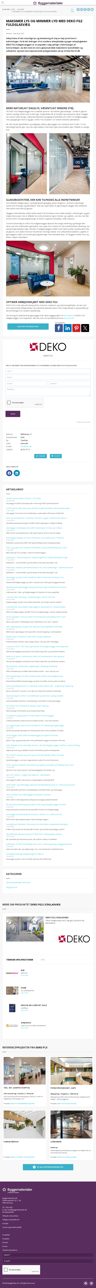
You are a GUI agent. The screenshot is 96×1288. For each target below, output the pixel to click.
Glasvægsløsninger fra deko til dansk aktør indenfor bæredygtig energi (34, 676)
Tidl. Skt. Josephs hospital (17, 1087)
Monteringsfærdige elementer (18, 882)
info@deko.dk (26, 446)
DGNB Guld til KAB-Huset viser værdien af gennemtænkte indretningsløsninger (38, 508)
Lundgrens (56, 1141)
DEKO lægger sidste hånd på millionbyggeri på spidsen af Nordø (32, 735)
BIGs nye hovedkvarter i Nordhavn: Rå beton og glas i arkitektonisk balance (36, 518)
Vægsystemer (11, 887)
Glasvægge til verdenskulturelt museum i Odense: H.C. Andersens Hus (34, 814)
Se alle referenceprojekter (50, 1167)
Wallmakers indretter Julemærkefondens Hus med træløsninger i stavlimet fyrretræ (39, 567)
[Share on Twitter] (88, 9)
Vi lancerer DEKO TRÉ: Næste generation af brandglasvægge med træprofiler (37, 646)
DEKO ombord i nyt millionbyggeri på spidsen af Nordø (28, 794)
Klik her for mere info (28, 326)
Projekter (5, 1239)
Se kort (57, 456)
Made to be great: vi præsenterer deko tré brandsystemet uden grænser (35, 656)
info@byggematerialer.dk (17, 1210)
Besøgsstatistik (8, 1212)
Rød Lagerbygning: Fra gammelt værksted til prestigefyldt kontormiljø (34, 626)
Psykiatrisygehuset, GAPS (63, 1088)
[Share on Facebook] (78, 9)
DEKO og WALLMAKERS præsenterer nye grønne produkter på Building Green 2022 (40, 765)
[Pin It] (85, 9)
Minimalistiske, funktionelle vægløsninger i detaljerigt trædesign (31, 666)
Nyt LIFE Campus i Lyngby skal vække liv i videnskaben (28, 775)
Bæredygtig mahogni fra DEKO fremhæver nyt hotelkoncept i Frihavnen (35, 538)
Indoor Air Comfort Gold (34, 1005)
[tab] (19, 959)
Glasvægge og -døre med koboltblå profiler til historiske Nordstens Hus (35, 577)
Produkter (6, 1235)
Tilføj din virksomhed (10, 1216)
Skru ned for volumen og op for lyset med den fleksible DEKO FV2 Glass (35, 755)
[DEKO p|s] (74, 939)
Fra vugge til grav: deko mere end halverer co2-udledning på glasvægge (35, 725)
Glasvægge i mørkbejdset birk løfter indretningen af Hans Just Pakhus (34, 528)
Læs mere (24, 975)
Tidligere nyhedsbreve (11, 1219)
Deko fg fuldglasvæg (66, 1103)
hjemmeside (69, 318)
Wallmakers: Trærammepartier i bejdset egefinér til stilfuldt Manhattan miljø (37, 557)
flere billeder (69, 315)
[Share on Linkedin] (81, 9)
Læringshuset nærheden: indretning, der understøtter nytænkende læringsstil (37, 824)
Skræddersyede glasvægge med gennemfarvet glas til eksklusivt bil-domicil (36, 587)
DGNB (23, 987)
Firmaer (5, 1242)
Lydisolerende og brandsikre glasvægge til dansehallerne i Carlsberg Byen (35, 607)
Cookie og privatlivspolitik (12, 1227)
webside (42, 456)
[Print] (92, 9)
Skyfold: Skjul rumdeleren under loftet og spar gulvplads (28, 636)
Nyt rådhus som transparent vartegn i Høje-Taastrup (27, 706)
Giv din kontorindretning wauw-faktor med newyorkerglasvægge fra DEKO (36, 804)
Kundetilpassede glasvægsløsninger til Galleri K (25, 854)
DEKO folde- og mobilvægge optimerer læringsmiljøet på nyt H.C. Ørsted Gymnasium (40, 785)
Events (5, 1246)
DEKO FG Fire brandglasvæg (22, 1103)
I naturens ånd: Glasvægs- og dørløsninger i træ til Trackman (30, 597)
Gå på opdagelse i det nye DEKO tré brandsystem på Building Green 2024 (36, 617)
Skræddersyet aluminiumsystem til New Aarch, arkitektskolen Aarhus (34, 834)
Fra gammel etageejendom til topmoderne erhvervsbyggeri (30, 715)
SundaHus (26, 1022)
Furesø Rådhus (11, 1141)
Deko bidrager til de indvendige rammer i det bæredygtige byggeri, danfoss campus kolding (43, 745)
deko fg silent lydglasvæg (22, 1157)
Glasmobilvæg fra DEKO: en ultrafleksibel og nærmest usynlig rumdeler (35, 696)
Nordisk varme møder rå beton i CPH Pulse (23, 498)
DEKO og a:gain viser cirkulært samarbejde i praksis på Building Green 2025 (36, 547)
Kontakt (5, 1223)
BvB (22, 970)
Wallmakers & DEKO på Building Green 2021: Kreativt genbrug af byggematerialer (39, 844)
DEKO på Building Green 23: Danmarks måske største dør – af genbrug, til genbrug (39, 686)
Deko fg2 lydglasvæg (57, 917)
